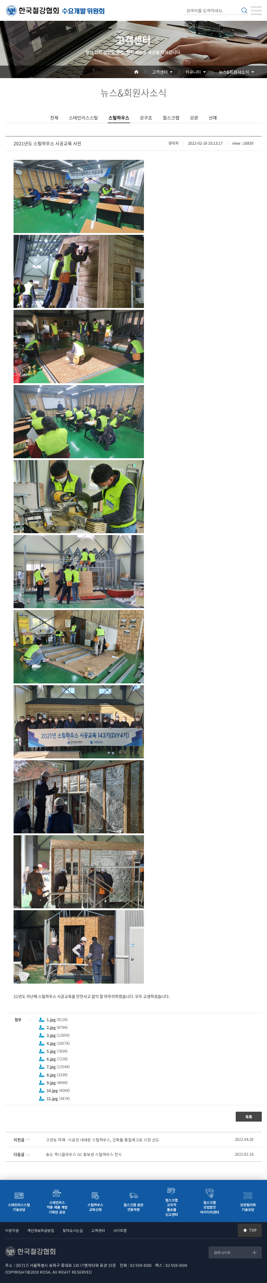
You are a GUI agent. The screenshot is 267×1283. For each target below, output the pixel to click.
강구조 (146, 117)
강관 (194, 117)
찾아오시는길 (73, 1230)
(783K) (57, 1051)
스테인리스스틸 (83, 117)
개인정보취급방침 (40, 1230)
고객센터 (160, 72)
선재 (213, 117)
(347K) (58, 1098)
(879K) (57, 1027)
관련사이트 (222, 1252)
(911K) (57, 1019)
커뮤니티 (193, 72)
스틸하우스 (118, 117)
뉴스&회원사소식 (234, 72)
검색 (244, 10)
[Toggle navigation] (256, 10)
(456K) (58, 1090)
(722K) (57, 1058)
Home (142, 72)
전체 (54, 117)
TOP (253, 1230)
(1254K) (58, 1066)
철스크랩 (171, 117)
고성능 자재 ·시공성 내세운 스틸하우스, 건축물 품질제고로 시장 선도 (102, 1139)
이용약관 (12, 1230)
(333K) (57, 1074)
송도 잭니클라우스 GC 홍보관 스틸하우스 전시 (84, 1154)
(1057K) (58, 1043)
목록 (248, 1116)
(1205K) (58, 1035)
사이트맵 (120, 1230)
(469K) (57, 1082)
